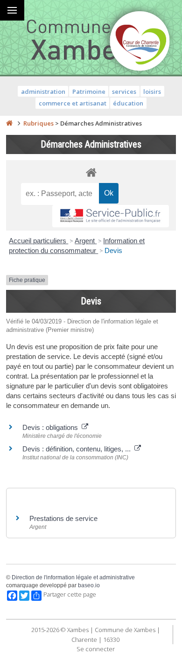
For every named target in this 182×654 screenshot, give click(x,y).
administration (43, 91)
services (124, 91)
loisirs (152, 91)
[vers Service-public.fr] (110, 216)
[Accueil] (9, 123)
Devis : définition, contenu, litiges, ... (78, 449)
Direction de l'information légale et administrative (73, 577)
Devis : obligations (52, 427)
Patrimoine (88, 91)
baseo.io (89, 585)
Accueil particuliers (38, 241)
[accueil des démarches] (91, 172)
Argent (86, 241)
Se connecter (96, 649)
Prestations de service (63, 518)
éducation (128, 103)
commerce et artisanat (72, 103)
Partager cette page (69, 594)
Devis (113, 250)
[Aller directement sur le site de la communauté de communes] (140, 42)
